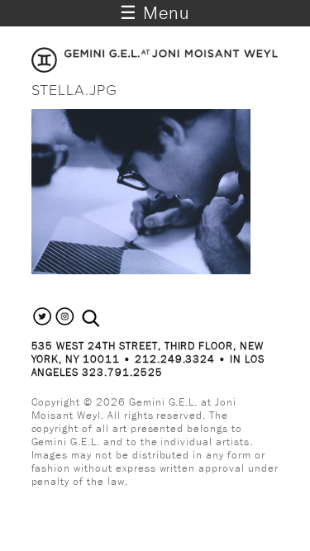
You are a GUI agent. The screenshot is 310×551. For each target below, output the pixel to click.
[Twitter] (42, 323)
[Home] (155, 67)
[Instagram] (65, 323)
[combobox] (109, 318)
